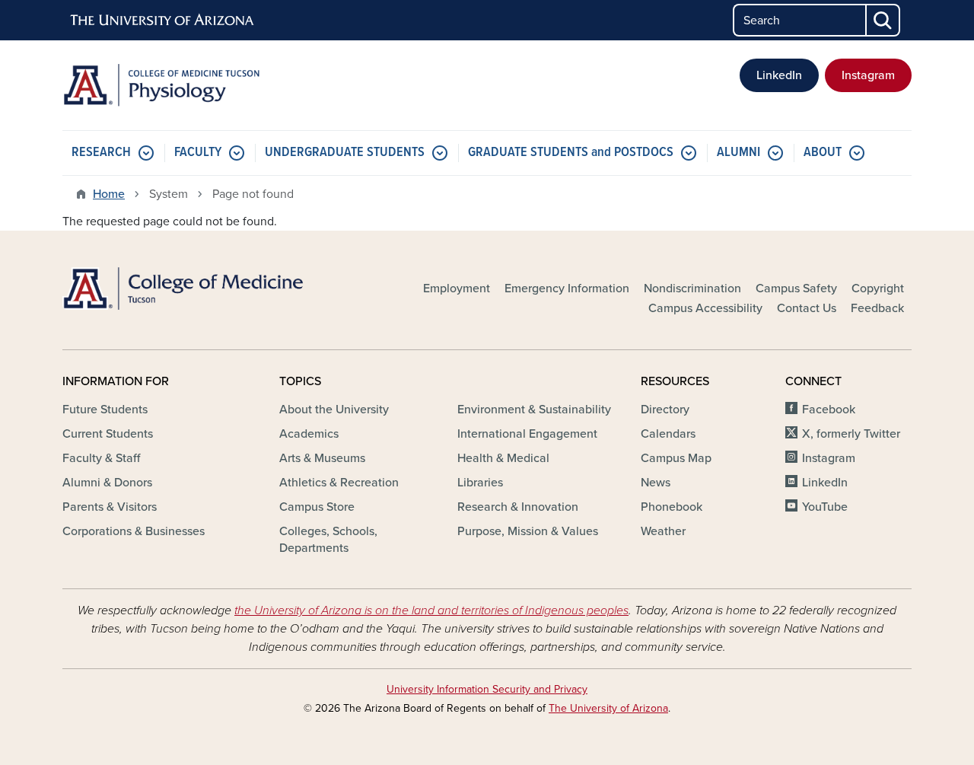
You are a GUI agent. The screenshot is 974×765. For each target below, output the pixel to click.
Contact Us (806, 308)
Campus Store (317, 507)
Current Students (107, 433)
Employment (456, 288)
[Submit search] (883, 20)
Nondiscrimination (692, 288)
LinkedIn (779, 75)
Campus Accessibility (705, 308)
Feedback (877, 308)
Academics (309, 433)
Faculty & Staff (101, 458)
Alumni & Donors (107, 482)
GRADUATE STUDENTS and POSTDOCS (570, 152)
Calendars (668, 433)
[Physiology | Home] (197, 85)
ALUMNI (738, 152)
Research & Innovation (517, 507)
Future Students (105, 409)
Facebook (828, 409)
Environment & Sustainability (534, 409)
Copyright (877, 288)
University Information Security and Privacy (487, 689)
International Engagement (527, 433)
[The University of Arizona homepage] (162, 21)
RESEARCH (101, 152)
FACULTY (197, 152)
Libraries (480, 482)
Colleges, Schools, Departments (328, 540)
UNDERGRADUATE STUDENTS (345, 152)
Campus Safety (796, 288)
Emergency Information (567, 288)
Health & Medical (503, 458)
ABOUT (823, 152)
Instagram (868, 75)
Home (109, 194)
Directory (665, 409)
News (655, 482)
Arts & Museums (322, 458)
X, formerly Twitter (851, 433)
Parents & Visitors (109, 507)
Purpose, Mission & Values (527, 531)
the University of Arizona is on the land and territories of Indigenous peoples (431, 610)
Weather (663, 531)
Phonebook (671, 507)
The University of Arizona (608, 708)
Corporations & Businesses (133, 531)
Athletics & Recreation (339, 482)
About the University (334, 409)
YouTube (825, 507)
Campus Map (676, 458)
